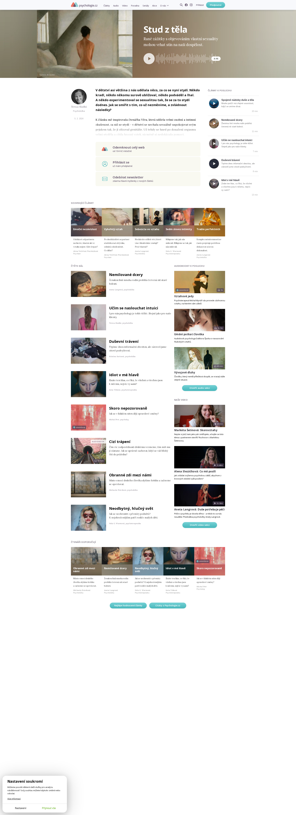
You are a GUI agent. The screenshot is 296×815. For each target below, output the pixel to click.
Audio (116, 5)
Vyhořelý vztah (113, 229)
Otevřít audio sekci (199, 387)
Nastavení (20, 808)
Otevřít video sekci (200, 524)
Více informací (14, 798)
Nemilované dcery (232, 120)
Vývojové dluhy (184, 372)
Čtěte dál (77, 265)
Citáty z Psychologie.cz (167, 605)
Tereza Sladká (79, 106)
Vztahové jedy (184, 296)
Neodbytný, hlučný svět (131, 508)
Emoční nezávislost (85, 229)
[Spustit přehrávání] (149, 58)
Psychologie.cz (84, 5)
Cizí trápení (119, 441)
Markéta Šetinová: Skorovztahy (195, 430)
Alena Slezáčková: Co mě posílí (195, 471)
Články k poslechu (220, 90)
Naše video (181, 399)
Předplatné (215, 5)
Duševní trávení (230, 160)
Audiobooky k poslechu (189, 265)
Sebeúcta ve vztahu (147, 229)
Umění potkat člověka (189, 334)
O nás (163, 5)
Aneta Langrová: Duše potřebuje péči (199, 509)
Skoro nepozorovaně (128, 408)
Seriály (146, 5)
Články (106, 5)
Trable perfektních (208, 229)
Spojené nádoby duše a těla (237, 100)
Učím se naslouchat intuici (236, 140)
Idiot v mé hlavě (230, 180)
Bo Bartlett (51, 75)
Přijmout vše (49, 808)
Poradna (135, 5)
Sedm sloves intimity (179, 229)
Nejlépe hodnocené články (128, 605)
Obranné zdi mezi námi (130, 474)
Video (125, 5)
